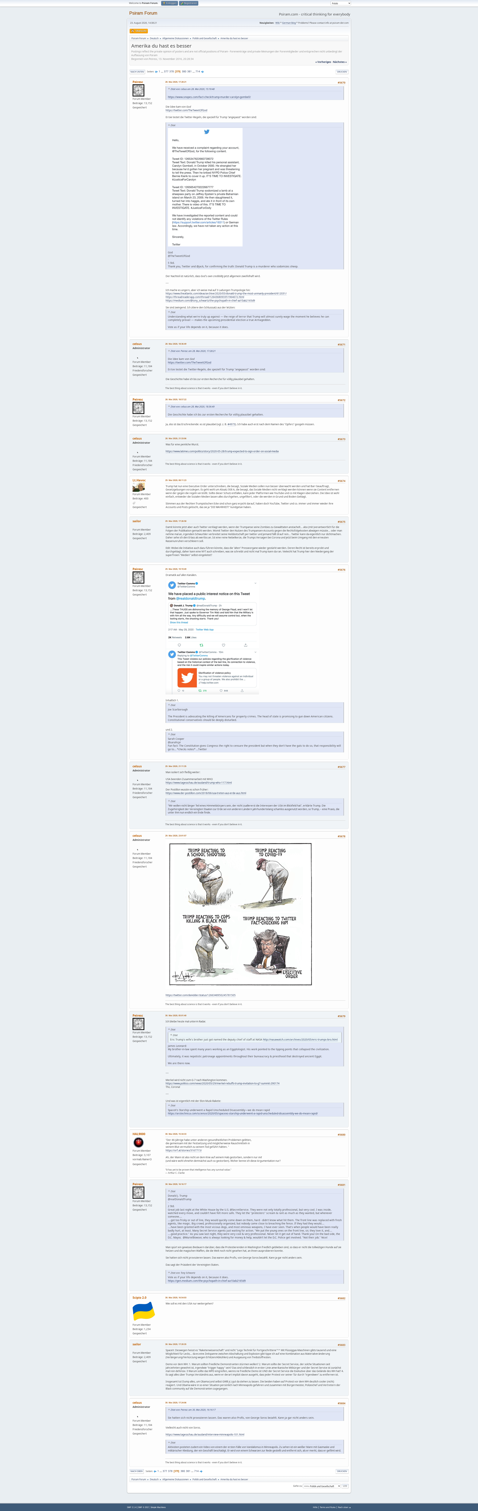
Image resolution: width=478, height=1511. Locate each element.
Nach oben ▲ (344, 1507)
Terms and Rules (328, 1507)
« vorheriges (323, 62)
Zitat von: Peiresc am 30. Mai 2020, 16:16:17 (193, 1409)
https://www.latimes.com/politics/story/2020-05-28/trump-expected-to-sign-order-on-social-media (222, 451)
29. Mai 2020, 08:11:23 (175, 480)
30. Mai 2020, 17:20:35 (175, 1344)
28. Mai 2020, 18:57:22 (175, 399)
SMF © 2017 (143, 1507)
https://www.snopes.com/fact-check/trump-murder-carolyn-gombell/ (209, 97)
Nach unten (137, 71)
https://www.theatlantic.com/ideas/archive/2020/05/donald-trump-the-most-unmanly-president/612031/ (226, 293)
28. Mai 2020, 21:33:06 (175, 438)
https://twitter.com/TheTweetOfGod (186, 110)
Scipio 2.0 (139, 1298)
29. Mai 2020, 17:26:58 (175, 521)
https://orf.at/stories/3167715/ (184, 1150)
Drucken (342, 71)
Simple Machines (158, 1507)
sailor (137, 521)
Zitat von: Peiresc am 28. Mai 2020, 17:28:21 (193, 351)
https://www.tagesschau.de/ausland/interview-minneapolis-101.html (205, 1434)
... (162, 71)
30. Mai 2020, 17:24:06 (175, 1402)
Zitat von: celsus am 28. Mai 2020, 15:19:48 (193, 89)
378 (171, 71)
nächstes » (340, 62)
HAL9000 (139, 1134)
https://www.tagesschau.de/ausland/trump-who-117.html (199, 782)
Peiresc (138, 82)
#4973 (231, 424)
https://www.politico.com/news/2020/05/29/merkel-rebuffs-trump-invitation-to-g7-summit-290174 (223, 1083)
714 (197, 71)
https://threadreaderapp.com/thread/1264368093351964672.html (205, 297)
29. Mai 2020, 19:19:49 (175, 569)
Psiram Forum (143, 12)
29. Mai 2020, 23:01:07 (175, 835)
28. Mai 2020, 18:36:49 (175, 343)
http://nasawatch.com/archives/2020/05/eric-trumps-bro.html (300, 1039)
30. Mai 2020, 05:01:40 (175, 1015)
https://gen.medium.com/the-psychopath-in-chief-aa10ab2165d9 (207, 1280)
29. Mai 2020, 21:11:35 (175, 766)
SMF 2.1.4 (131, 1507)
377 (166, 71)
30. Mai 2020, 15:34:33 (175, 1133)
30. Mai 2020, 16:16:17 (175, 1184)
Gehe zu (297, 1485)
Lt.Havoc (139, 480)
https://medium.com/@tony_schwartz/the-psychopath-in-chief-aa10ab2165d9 (210, 300)
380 (184, 71)
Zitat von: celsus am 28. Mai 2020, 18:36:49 (193, 406)
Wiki (277, 22)
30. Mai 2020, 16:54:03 (175, 1297)
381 (189, 71)
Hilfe (315, 1507)
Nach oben (137, 1471)
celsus (137, 344)
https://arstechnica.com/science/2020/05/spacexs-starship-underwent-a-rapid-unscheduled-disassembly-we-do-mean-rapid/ (243, 1113)
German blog (289, 22)
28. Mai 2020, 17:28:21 (175, 81)
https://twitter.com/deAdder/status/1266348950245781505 (201, 995)
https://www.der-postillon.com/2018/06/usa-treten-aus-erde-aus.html (206, 793)
